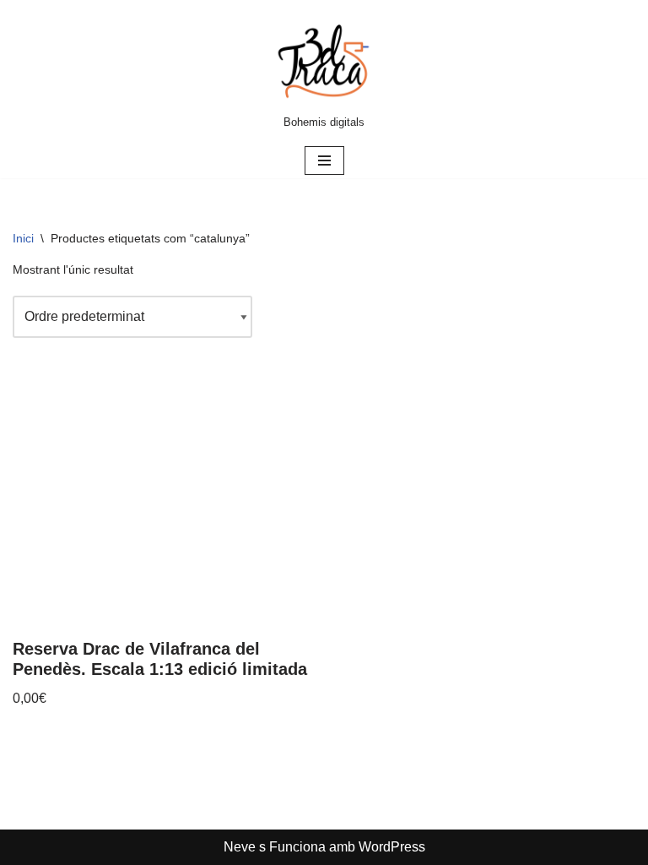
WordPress (392, 847)
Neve (240, 847)
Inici (23, 238)
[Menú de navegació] (324, 160)
